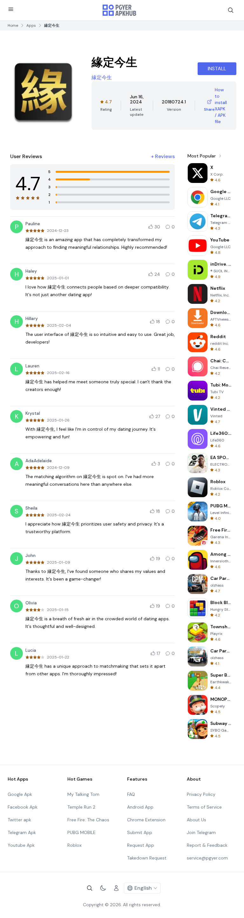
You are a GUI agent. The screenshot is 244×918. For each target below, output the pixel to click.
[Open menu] (11, 9)
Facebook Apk (22, 807)
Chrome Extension (146, 820)
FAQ (131, 794)
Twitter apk (19, 820)
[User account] (116, 888)
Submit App (139, 832)
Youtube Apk (21, 845)
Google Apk (20, 794)
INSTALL (217, 68)
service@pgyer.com (207, 858)
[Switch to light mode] (103, 888)
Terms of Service (204, 807)
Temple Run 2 (81, 807)
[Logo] (119, 10)
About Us (196, 820)
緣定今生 (102, 77)
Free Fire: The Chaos (88, 820)
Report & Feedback (207, 845)
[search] (230, 10)
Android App (140, 807)
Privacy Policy (201, 794)
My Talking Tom (83, 794)
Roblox (74, 845)
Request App (140, 845)
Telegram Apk (22, 832)
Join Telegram (201, 832)
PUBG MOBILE (81, 832)
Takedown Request (146, 858)
